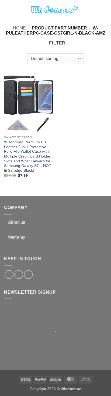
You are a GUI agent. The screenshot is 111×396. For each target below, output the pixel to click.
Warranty (16, 237)
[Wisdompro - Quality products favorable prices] (54, 9)
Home (19, 28)
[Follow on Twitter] (18, 274)
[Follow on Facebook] (9, 274)
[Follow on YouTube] (28, 274)
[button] (7, 9)
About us (16, 222)
